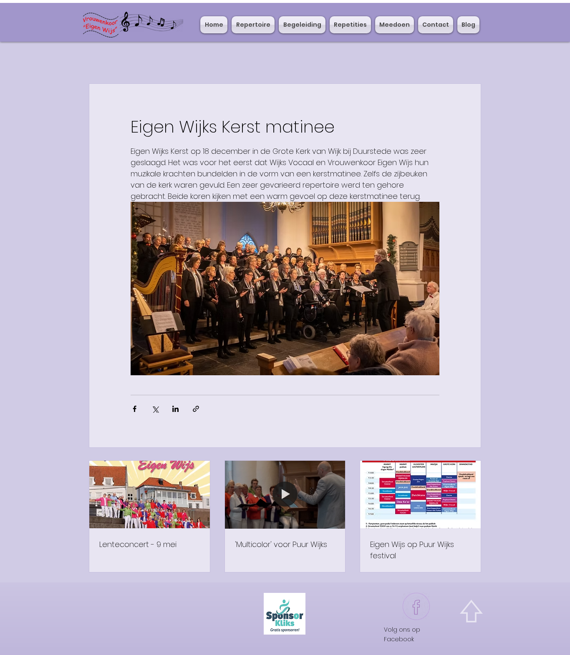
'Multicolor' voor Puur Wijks (281, 544)
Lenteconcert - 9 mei (138, 544)
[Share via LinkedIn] (175, 409)
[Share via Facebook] (135, 409)
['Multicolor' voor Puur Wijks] (285, 494)
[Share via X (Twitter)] (155, 409)
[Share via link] (196, 409)
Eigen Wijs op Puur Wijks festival (412, 550)
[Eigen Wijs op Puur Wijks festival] (420, 494)
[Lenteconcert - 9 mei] (149, 494)
